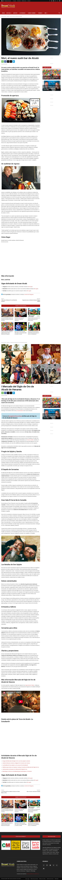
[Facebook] (50, 1)
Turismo (40, 13)
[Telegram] (54, 1)
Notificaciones (24, 0)
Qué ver (15, 13)
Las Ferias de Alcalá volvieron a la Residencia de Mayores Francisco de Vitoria (7, 319)
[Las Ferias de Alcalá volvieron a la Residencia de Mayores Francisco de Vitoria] (7, 312)
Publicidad (19, 0)
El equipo (14, 0)
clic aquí (30, 286)
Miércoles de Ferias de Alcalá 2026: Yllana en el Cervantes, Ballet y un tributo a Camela (21, 333)
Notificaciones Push (50, 878)
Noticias (8, 13)
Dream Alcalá (3, 16)
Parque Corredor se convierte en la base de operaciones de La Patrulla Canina (34, 319)
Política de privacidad (34, 878)
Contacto (28, 0)
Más (45, 13)
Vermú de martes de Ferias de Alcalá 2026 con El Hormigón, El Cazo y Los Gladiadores (33, 333)
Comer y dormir (31, 13)
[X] (56, 1)
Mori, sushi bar (5, 279)
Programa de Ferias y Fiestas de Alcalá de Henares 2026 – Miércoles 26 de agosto (6, 333)
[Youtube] (60, 1)
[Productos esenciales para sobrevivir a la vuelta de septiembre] (21, 312)
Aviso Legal (27, 878)
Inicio (3, 13)
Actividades (22, 13)
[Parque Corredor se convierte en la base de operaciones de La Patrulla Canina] (34, 312)
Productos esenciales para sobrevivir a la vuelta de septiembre (19, 319)
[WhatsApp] (58, 1)
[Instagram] (52, 1)
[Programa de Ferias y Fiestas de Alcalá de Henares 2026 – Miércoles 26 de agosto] (7, 326)
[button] (59, 13)
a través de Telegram (28, 294)
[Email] (11, 61)
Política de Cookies (42, 878)
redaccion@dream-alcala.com (33, 873)
